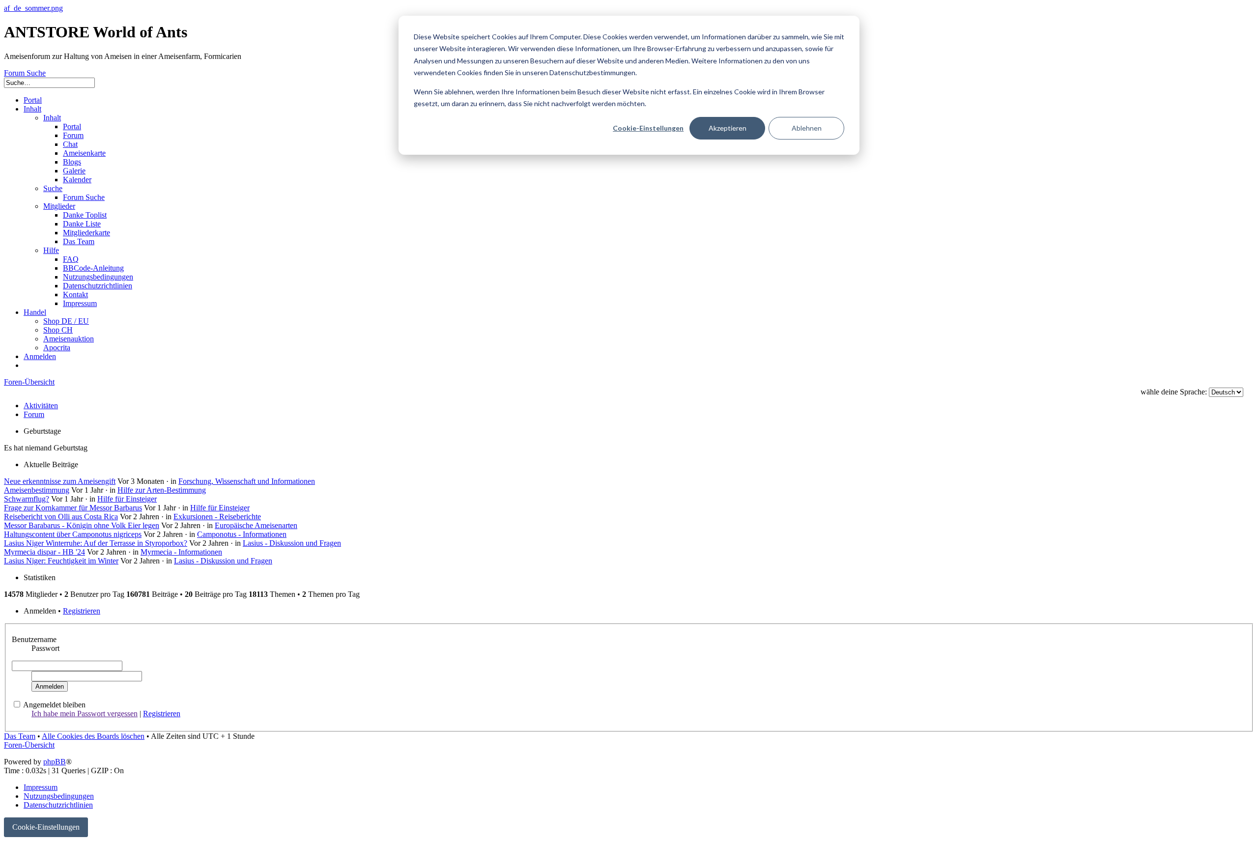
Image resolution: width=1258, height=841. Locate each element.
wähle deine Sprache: (1174, 392)
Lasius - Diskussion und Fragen (292, 543)
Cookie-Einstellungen (648, 128)
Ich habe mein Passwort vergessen (84, 713)
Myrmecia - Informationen (181, 552)
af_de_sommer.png (33, 8)
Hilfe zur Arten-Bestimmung (161, 490)
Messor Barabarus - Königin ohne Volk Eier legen (81, 525)
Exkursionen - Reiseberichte (217, 516)
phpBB (54, 761)
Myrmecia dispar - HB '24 (44, 552)
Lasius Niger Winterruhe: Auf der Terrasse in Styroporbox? (95, 543)
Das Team (19, 736)
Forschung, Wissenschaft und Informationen (246, 481)
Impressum (40, 787)
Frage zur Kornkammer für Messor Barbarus (73, 508)
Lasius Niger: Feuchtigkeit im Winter (61, 561)
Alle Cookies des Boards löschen (93, 736)
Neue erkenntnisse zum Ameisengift (59, 481)
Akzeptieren (727, 128)
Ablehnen (807, 128)
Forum (34, 414)
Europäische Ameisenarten (256, 525)
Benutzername (34, 639)
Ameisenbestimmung (36, 490)
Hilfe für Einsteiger (127, 499)
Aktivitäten (41, 405)
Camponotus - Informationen (241, 534)
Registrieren (81, 611)
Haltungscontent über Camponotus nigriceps (73, 534)
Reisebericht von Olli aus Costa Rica (61, 516)
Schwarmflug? (26, 499)
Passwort (45, 648)
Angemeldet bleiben (54, 705)
